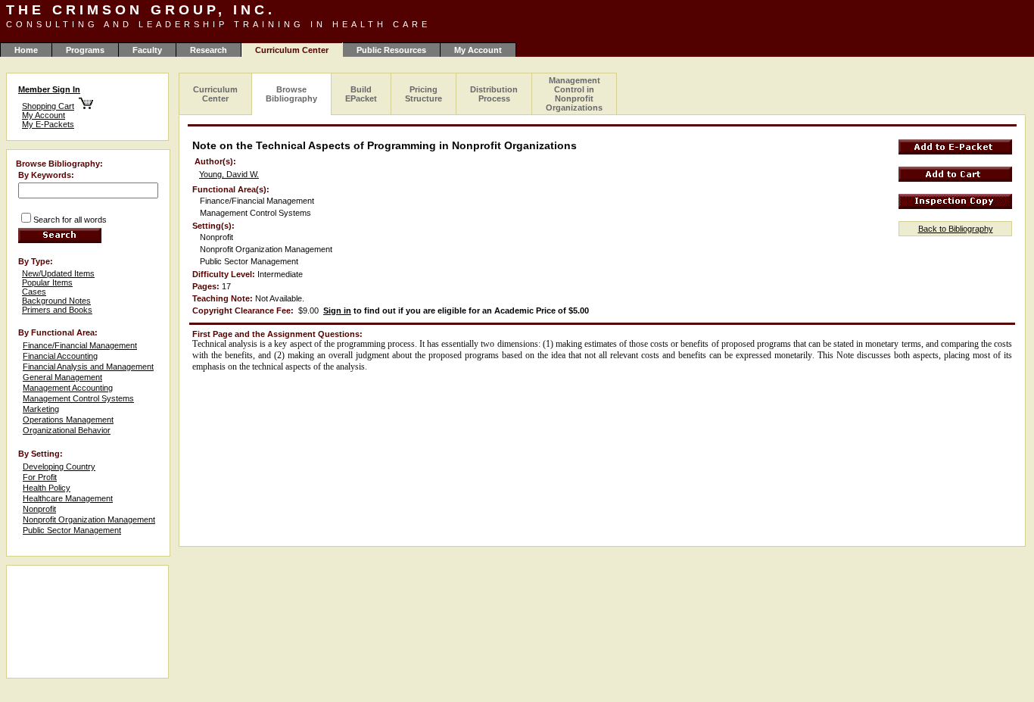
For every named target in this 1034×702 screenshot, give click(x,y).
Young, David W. (229, 174)
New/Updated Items (58, 273)
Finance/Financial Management (80, 345)
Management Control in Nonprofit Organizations (574, 94)
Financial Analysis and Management (88, 366)
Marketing (41, 408)
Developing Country (59, 466)
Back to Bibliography (955, 228)
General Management (62, 377)
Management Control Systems (78, 398)
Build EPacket (361, 94)
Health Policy (46, 487)
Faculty (147, 50)
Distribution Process (494, 94)
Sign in (337, 310)
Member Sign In (49, 89)
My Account (478, 50)
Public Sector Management (72, 530)
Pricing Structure (423, 94)
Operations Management (68, 419)
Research (208, 50)
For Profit (40, 477)
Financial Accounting (60, 355)
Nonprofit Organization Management (89, 519)
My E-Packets (48, 124)
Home (26, 50)
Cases (34, 291)
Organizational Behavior (67, 430)
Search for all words (70, 219)
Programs (85, 50)
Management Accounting (68, 387)
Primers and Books (57, 309)
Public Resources (391, 50)
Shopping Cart (48, 106)
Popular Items (47, 282)
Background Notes (56, 300)
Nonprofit (39, 508)
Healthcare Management (68, 498)
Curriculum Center (215, 94)
